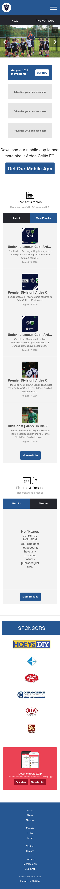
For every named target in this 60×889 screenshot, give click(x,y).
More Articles (30, 455)
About (30, 838)
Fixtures (43, 503)
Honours (30, 859)
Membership (30, 864)
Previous (5, 42)
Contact (30, 846)
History (30, 851)
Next (55, 42)
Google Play (37, 782)
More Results (30, 596)
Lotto (30, 833)
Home (30, 810)
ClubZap (36, 881)
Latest (16, 218)
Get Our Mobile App (30, 168)
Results (16, 503)
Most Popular (43, 218)
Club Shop (30, 868)
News (15, 20)
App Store (21, 782)
